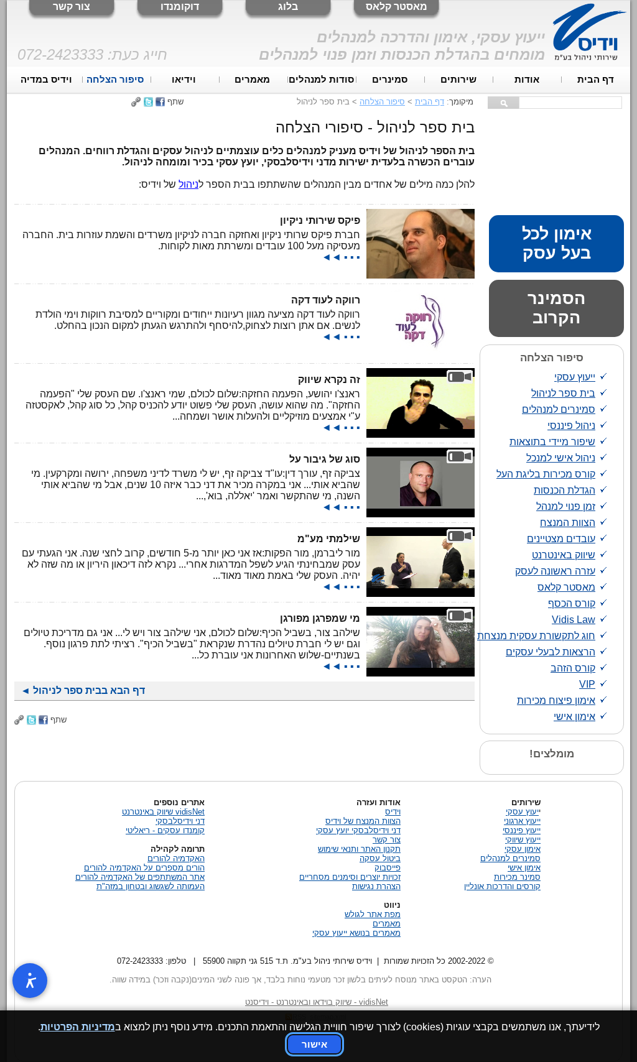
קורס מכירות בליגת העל (545, 474)
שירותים (458, 80)
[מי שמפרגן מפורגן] (420, 673)
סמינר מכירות (517, 877)
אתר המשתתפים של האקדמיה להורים (140, 877)
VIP (587, 684)
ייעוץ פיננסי (522, 830)
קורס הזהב (573, 668)
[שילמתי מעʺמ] (420, 593)
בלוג (288, 6)
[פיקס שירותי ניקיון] (420, 275)
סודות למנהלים (321, 80)
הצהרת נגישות (376, 886)
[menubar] (321, 80)
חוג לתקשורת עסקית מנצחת (536, 635)
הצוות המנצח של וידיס (363, 821)
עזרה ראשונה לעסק (555, 571)
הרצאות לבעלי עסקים (550, 652)
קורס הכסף (571, 603)
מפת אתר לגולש (373, 914)
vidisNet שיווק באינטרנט (163, 811)
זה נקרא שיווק (329, 379)
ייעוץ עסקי (574, 377)
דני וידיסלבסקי (180, 821)
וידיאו (184, 80)
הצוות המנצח (567, 522)
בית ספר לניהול (563, 393)
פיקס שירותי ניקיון (320, 220)
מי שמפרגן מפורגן (320, 618)
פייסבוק (387, 867)
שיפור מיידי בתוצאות (552, 441)
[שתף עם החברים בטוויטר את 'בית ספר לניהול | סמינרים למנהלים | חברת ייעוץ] (148, 101)
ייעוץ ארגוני (522, 821)
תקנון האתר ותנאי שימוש (359, 849)
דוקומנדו (179, 6)
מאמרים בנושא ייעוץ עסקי (356, 933)
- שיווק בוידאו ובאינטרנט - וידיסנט (316, 1002)
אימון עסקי (522, 849)
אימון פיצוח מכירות (556, 700)
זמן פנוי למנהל (565, 506)
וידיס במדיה (46, 80)
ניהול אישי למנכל (560, 458)
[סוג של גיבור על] (420, 514)
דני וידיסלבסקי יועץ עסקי (358, 830)
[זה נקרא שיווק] (420, 434)
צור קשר (71, 6)
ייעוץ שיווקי (523, 839)
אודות (526, 80)
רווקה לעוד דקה (325, 300)
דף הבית (595, 80)
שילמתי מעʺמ (328, 538)
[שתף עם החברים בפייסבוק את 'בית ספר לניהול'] (160, 101)
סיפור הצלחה (115, 80)
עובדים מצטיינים (561, 538)
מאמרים (252, 80)
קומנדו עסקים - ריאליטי (165, 830)
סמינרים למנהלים (558, 409)
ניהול (188, 184)
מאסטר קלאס (396, 6)
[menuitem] (596, 80)
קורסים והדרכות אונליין (502, 886)
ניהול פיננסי (571, 425)
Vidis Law (573, 619)
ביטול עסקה (380, 858)
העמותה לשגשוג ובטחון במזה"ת (150, 886)
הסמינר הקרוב (556, 308)
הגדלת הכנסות (564, 490)
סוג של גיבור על (324, 459)
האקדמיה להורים (176, 858)
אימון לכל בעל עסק (557, 243)
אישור (314, 1044)
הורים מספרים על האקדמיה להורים (144, 867)
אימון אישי (574, 716)
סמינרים (389, 80)
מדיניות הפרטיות (77, 1027)
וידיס (393, 811)
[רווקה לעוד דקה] (420, 354)
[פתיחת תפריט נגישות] (29, 980)
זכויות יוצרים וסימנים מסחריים (350, 877)
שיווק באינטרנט (563, 555)
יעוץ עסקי (522, 811)
